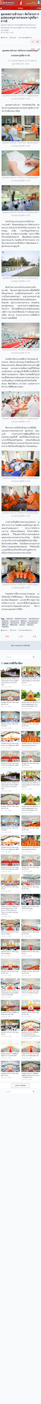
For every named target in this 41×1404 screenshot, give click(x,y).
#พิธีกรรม (24, 621)
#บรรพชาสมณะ (33, 621)
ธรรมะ (20, 8)
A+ (38, 41)
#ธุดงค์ (23, 623)
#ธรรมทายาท (14, 621)
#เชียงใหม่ (5, 621)
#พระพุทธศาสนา (34, 619)
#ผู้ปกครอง (5, 623)
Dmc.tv (5, 37)
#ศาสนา (22, 625)
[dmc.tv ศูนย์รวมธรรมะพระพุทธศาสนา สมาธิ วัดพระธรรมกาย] (20, 3)
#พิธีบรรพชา (14, 625)
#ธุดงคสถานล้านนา (21, 619)
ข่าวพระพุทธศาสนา (26, 37)
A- (32, 41)
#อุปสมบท (10, 619)
